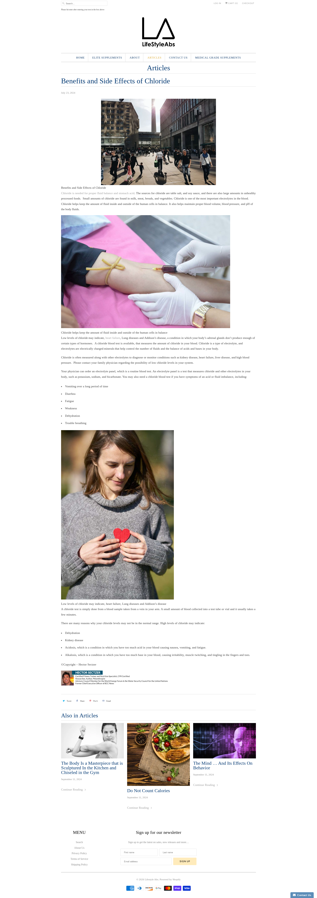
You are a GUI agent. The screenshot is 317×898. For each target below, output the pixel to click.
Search (79, 842)
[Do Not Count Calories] (158, 754)
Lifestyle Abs (151, 879)
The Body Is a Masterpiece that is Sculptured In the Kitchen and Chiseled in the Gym (92, 768)
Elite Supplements (107, 57)
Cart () (233, 3)
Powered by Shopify (170, 879)
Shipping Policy (79, 864)
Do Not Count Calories (148, 790)
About (135, 57)
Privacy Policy (79, 853)
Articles (154, 57)
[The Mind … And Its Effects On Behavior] (224, 740)
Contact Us (303, 895)
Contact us (178, 57)
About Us (79, 847)
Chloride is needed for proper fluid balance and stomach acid (97, 193)
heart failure (113, 338)
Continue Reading (72, 789)
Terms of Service (79, 858)
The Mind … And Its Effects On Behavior (222, 765)
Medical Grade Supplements (218, 57)
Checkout (248, 3)
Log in (217, 3)
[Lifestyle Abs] (158, 33)
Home (80, 57)
